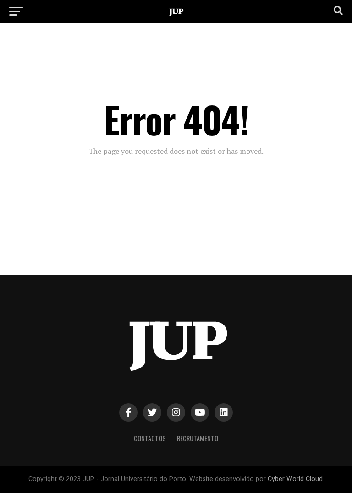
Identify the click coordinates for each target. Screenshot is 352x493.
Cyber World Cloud (295, 479)
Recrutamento (197, 438)
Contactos (150, 438)
